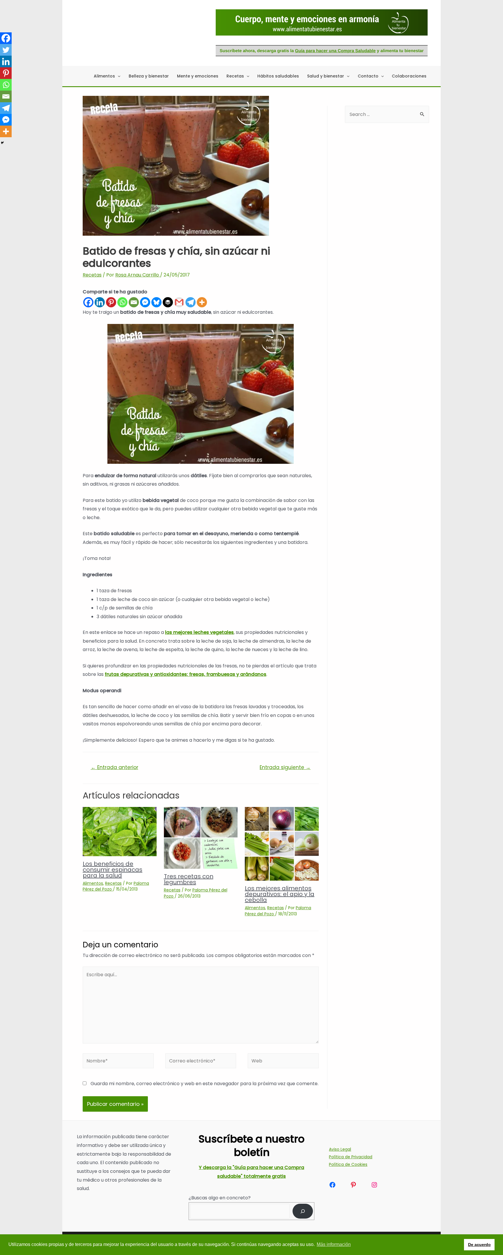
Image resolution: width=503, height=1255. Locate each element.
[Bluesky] (156, 302)
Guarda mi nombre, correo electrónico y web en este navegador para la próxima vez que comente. (204, 1083)
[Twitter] (6, 50)
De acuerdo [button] (479, 1244)
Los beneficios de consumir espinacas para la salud (112, 869)
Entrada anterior (114, 767)
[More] (202, 302)
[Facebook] (88, 302)
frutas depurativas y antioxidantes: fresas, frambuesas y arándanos (185, 674)
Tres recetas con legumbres (188, 879)
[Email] (134, 302)
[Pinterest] (111, 302)
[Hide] (2, 142)
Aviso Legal (340, 1149)
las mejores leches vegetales (199, 632)
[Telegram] (190, 302)
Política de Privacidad (350, 1157)
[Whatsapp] (122, 302)
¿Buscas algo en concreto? (220, 1197)
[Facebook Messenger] (145, 302)
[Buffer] (168, 302)
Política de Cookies (348, 1164)
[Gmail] (179, 302)
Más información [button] (334, 1244)
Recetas (92, 275)
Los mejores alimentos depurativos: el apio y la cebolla (279, 894)
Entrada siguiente (285, 767)
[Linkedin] (100, 302)
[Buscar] (303, 1211)
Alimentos (93, 883)
